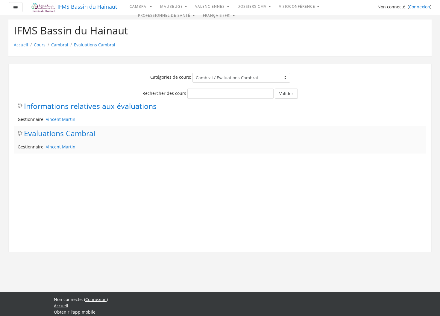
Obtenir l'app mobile (74, 312)
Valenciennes (210, 6)
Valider (286, 93)
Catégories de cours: (170, 77)
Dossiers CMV (252, 6)
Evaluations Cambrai (94, 45)
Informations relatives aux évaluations (90, 106)
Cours (39, 45)
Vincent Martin (60, 119)
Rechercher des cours (164, 93)
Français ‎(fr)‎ (217, 15)
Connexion (419, 7)
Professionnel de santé (165, 15)
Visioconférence (297, 6)
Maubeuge (172, 6)
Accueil (21, 45)
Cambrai (139, 6)
